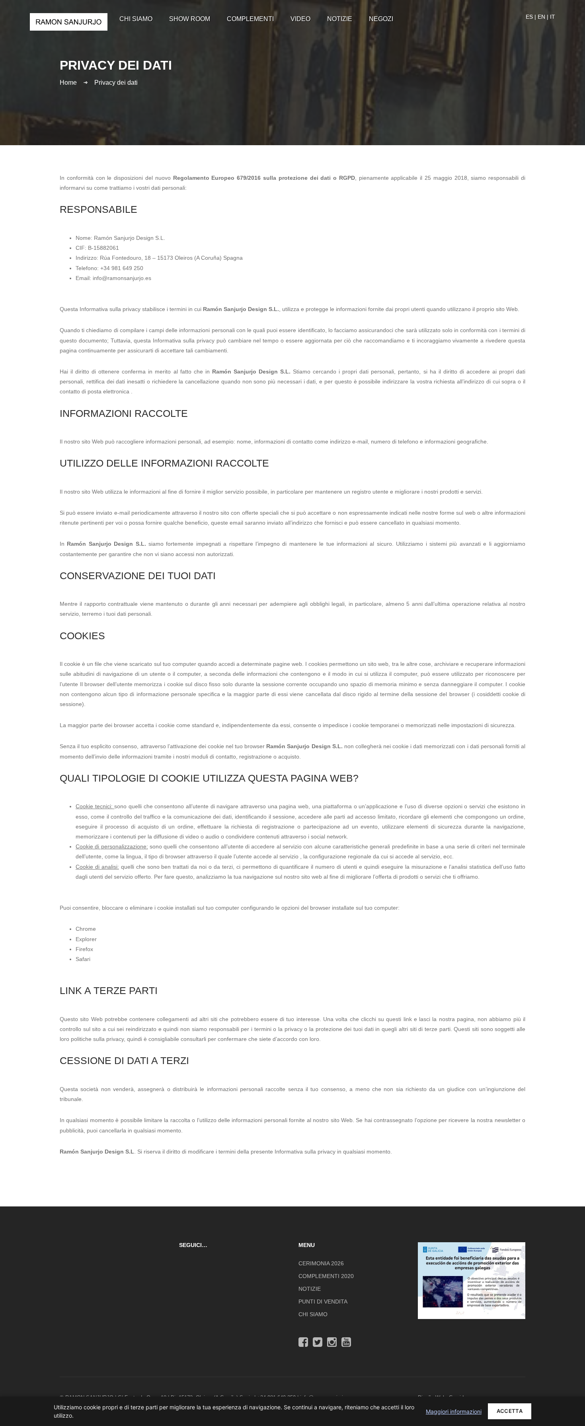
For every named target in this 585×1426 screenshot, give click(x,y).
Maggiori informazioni (454, 1411)
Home (68, 82)
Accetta (510, 1411)
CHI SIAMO (313, 1314)
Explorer (86, 939)
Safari (83, 959)
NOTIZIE (309, 1289)
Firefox (84, 949)
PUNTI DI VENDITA (322, 1301)
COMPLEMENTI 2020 (326, 1276)
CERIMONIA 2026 (321, 1263)
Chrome (86, 929)
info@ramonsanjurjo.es (122, 278)
